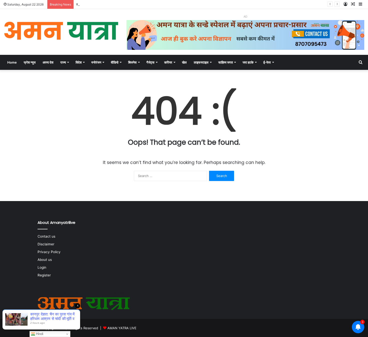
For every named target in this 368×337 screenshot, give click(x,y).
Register (44, 275)
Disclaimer (46, 244)
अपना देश (48, 62)
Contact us (46, 236)
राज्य (63, 62)
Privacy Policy (49, 252)
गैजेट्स (150, 62)
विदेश (79, 62)
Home (12, 62)
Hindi (39, 334)
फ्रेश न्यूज (30, 62)
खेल (184, 62)
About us (45, 260)
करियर (168, 62)
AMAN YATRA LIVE (121, 328)
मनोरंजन (96, 62)
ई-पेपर (267, 62)
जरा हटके (248, 62)
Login (42, 267)
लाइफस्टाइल (201, 62)
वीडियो (114, 62)
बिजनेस (132, 62)
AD (245, 16)
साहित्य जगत (225, 62)
